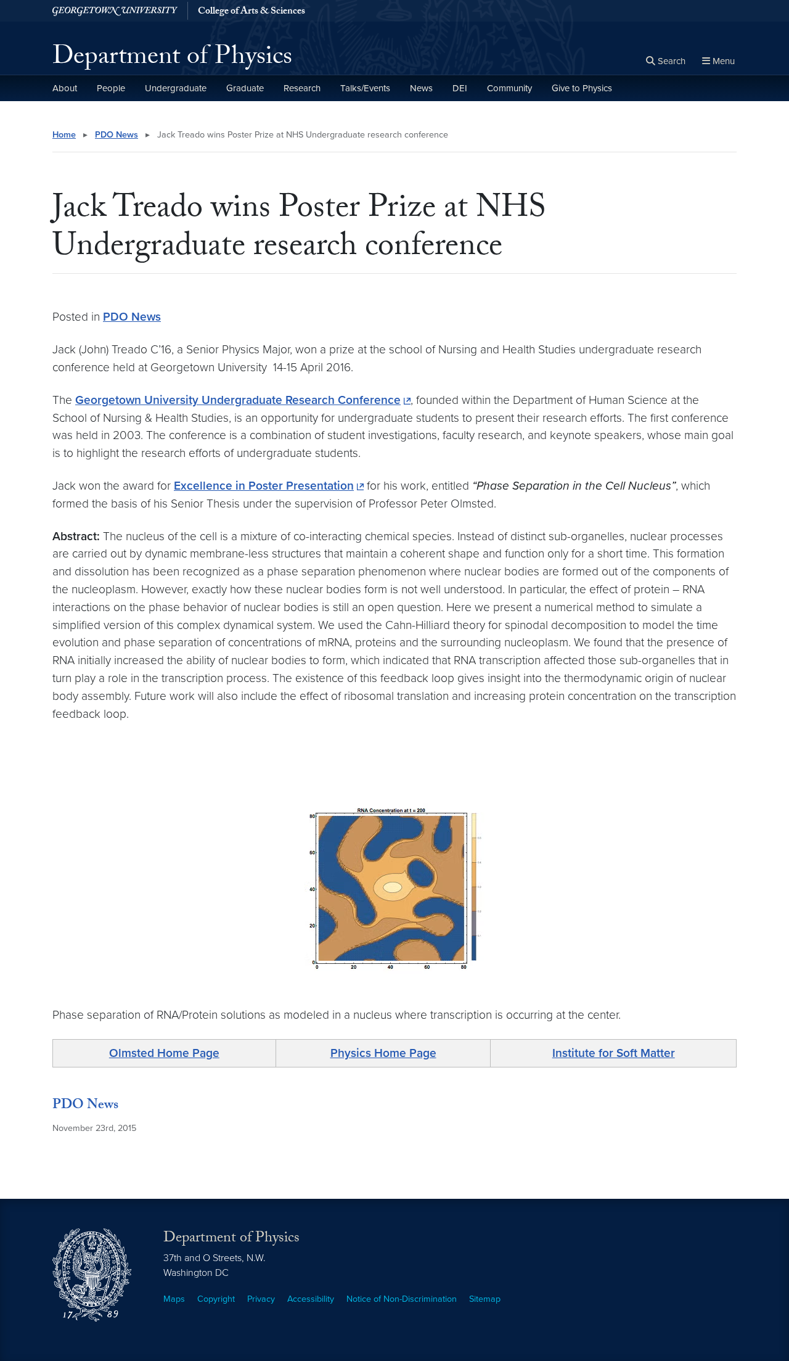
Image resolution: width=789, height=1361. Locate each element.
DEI (459, 88)
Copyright (216, 1299)
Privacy (261, 1299)
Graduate (245, 88)
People (111, 88)
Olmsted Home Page (164, 1053)
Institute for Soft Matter (613, 1053)
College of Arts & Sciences (251, 12)
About (64, 88)
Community (509, 88)
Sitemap (485, 1299)
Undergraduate (175, 88)
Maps (174, 1299)
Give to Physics (582, 88)
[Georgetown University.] (115, 11)
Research (302, 88)
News (421, 88)
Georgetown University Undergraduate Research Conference (238, 400)
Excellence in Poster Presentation (264, 486)
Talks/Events (365, 88)
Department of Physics (172, 59)
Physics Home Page (383, 1053)
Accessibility (310, 1299)
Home (64, 135)
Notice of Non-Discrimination (401, 1299)
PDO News (116, 135)
